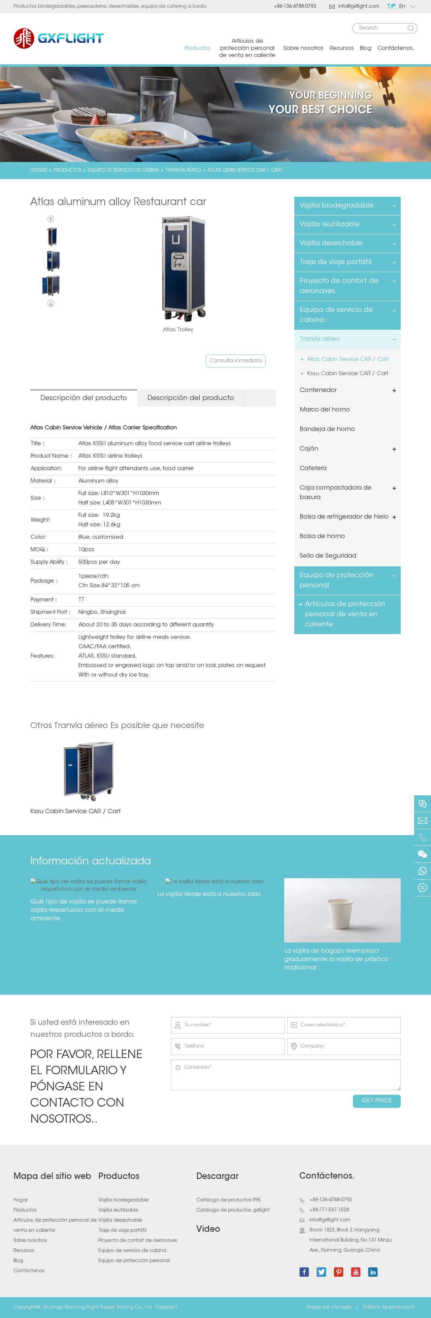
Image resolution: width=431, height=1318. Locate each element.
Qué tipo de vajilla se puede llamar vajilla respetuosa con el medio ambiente (83, 910)
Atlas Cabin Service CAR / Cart (245, 170)
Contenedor (318, 391)
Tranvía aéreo (183, 170)
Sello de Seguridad (328, 556)
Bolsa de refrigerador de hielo (344, 517)
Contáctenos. (396, 48)
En (402, 6)
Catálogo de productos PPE (228, 1200)
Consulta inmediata (235, 361)
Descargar (217, 1177)
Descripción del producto (83, 398)
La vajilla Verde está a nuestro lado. (210, 895)
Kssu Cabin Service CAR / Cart (347, 373)
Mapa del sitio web (52, 1177)
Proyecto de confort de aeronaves (339, 286)
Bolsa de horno (322, 537)
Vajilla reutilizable (330, 224)
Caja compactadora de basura (335, 493)
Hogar (38, 170)
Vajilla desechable (331, 243)
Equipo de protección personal (337, 580)
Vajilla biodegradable (336, 205)
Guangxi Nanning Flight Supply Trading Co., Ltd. (98, 1307)
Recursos (342, 48)
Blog (365, 48)
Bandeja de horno (327, 430)
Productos (198, 48)
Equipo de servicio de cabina (123, 170)
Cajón (309, 449)
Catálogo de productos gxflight (233, 1210)
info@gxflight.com (354, 6)
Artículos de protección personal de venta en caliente (247, 48)
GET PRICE (377, 1101)
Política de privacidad (388, 1307)
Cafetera (313, 469)
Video (208, 1230)
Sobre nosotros (304, 48)
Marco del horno (325, 410)
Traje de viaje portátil (336, 262)
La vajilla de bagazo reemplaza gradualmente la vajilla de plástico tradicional (336, 959)
